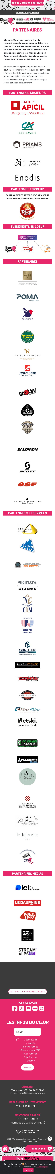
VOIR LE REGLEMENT (27, 1105)
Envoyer (27, 1067)
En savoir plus (42, 1167)
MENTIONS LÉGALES (27, 1118)
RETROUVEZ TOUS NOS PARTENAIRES (27, 991)
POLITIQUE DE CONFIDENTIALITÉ (27, 1122)
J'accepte (28, 1170)
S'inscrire (34, 12)
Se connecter (22, 12)
